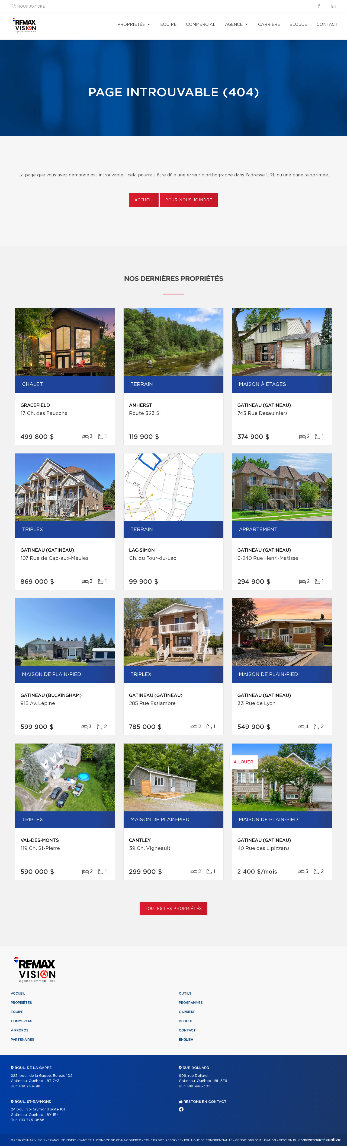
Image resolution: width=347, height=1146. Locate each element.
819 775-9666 (31, 1120)
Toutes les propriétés (173, 909)
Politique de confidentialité (208, 1140)
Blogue (298, 25)
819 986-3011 (198, 1086)
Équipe (168, 25)
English (186, 1039)
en (333, 6)
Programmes (191, 1002)
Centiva (331, 1139)
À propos (19, 1030)
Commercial (201, 25)
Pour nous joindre (189, 200)
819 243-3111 (29, 1086)
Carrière (269, 25)
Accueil (143, 200)
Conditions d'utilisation (255, 1140)
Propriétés (131, 25)
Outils (185, 993)
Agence (234, 25)
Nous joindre (31, 6)
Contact (327, 25)
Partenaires (22, 1039)
